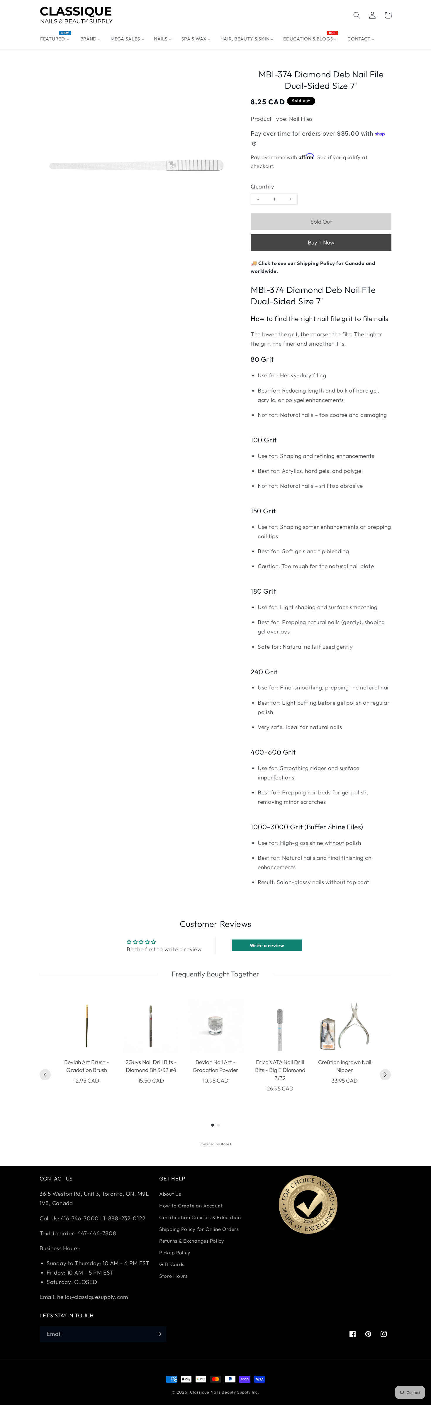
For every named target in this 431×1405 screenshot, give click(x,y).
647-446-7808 (96, 1233)
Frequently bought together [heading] (215, 973)
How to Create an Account (191, 1205)
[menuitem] (55, 39)
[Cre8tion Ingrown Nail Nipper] (344, 1026)
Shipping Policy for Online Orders (199, 1229)
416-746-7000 (80, 1218)
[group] (86, 1049)
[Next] (385, 1074)
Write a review (267, 945)
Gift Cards (171, 1264)
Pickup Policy (174, 1252)
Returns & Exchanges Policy (191, 1241)
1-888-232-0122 (123, 1218)
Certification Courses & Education (200, 1217)
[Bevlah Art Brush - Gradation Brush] (86, 1026)
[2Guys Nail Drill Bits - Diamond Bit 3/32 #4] (151, 1026)
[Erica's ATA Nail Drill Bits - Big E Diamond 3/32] (280, 1026)
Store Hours (173, 1276)
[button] (357, 15)
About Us (170, 1194)
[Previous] (45, 1074)
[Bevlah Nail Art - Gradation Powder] (215, 1026)
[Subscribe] (158, 1334)
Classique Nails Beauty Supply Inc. (224, 1392)
